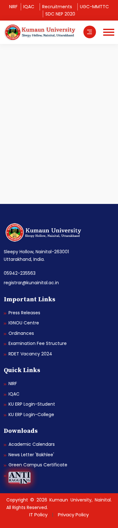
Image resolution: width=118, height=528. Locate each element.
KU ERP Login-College (31, 414)
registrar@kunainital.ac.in (31, 282)
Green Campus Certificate (37, 465)
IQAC (28, 6)
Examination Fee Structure (37, 343)
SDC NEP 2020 (60, 14)
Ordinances (21, 333)
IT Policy (38, 514)
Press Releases (24, 313)
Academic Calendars (31, 444)
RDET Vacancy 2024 (30, 354)
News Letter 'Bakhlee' (31, 454)
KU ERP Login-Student (31, 404)
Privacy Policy (73, 514)
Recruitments (57, 6)
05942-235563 (20, 273)
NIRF (13, 6)
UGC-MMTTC (94, 6)
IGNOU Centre (23, 323)
